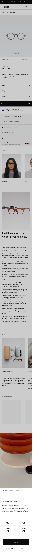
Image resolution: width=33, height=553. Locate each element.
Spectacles (5, 12)
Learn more (14, 142)
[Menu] (29, 6)
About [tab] (17, 490)
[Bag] (26, 6)
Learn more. (25, 323)
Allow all (16, 542)
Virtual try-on (16, 53)
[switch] (23, 523)
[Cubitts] (5, 7)
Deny (22, 548)
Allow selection (9, 548)
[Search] (19, 6)
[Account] (22, 6)
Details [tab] (11, 490)
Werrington (6, 426)
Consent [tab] (4, 490)
